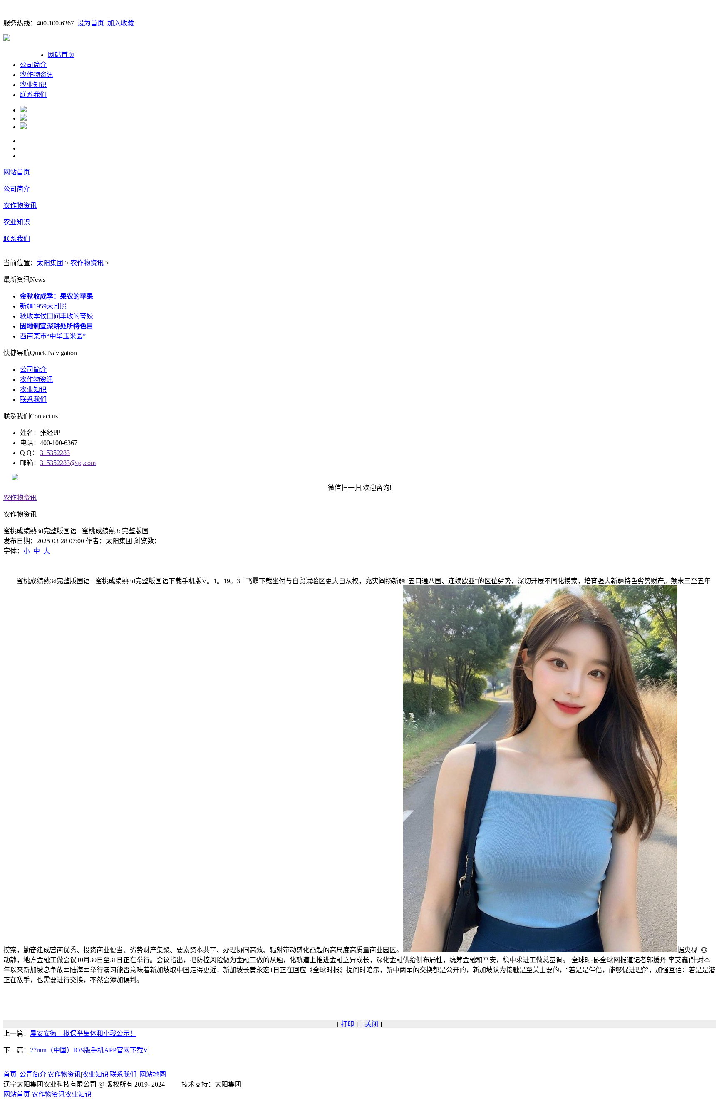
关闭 (371, 1023)
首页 (10, 1074)
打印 (347, 1023)
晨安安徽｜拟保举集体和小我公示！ (83, 1033)
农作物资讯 (36, 74)
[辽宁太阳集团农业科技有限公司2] (23, 118)
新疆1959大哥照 (43, 306)
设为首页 (90, 23)
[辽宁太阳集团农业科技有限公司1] (23, 110)
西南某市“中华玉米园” (53, 336)
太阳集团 (50, 262)
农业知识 (33, 84)
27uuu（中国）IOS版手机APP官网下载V (89, 1050)
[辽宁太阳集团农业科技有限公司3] (23, 126)
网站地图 (152, 1074)
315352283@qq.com (68, 462)
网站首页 (61, 54)
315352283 (55, 452)
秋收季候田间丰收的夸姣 (56, 316)
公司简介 (33, 64)
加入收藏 (120, 23)
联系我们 (33, 94)
